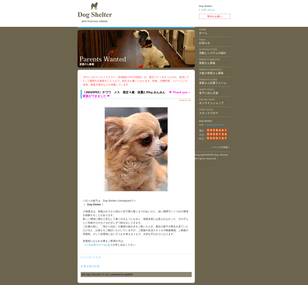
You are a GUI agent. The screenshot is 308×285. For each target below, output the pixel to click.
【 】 (93, 204)
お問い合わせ (208, 10)
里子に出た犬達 (208, 91)
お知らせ (204, 41)
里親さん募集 (209, 61)
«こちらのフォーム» (96, 244)
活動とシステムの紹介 (212, 51)
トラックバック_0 (91, 257)
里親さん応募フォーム (212, 81)
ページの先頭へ (222, 147)
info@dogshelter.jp (214, 124)
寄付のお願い (214, 16)
